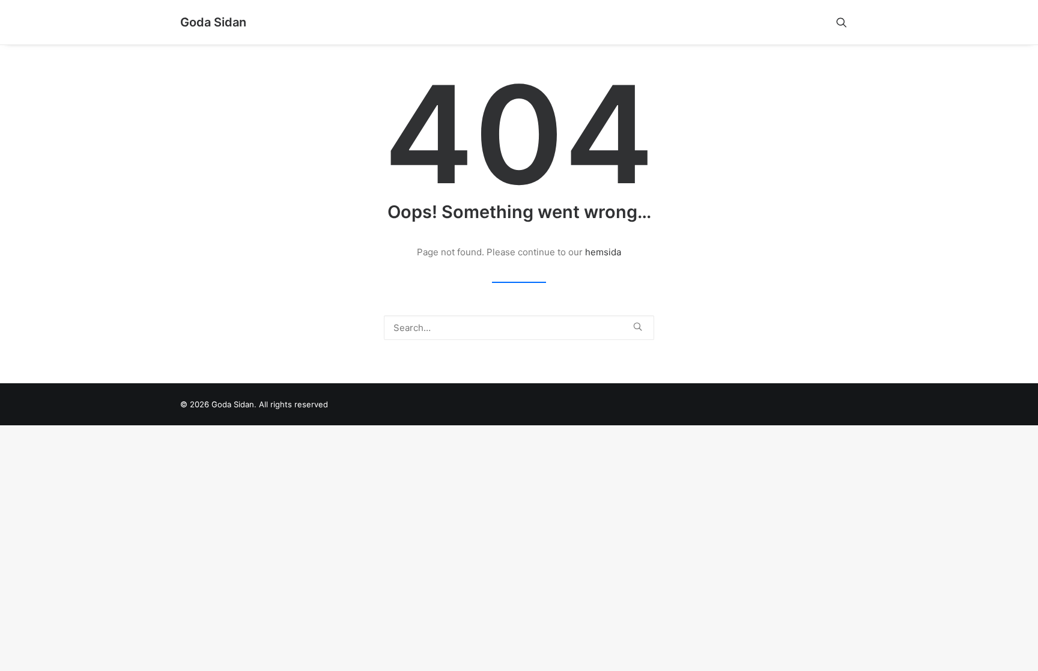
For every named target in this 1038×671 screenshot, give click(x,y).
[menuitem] (847, 22)
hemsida (603, 252)
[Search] (519, 327)
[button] (847, 22)
